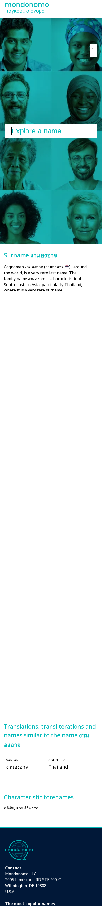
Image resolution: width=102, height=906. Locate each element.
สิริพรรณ (32, 808)
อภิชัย (9, 808)
